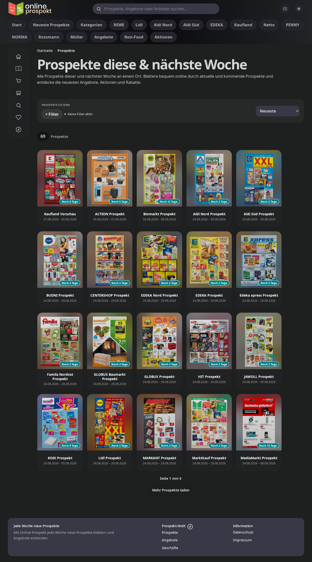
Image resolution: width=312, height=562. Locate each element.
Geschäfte (170, 547)
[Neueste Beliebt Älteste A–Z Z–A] (278, 111)
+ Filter (52, 114)
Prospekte (170, 532)
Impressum (242, 540)
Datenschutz (243, 532)
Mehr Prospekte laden (170, 490)
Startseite (45, 50)
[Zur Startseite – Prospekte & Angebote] (30, 9)
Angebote (170, 540)
